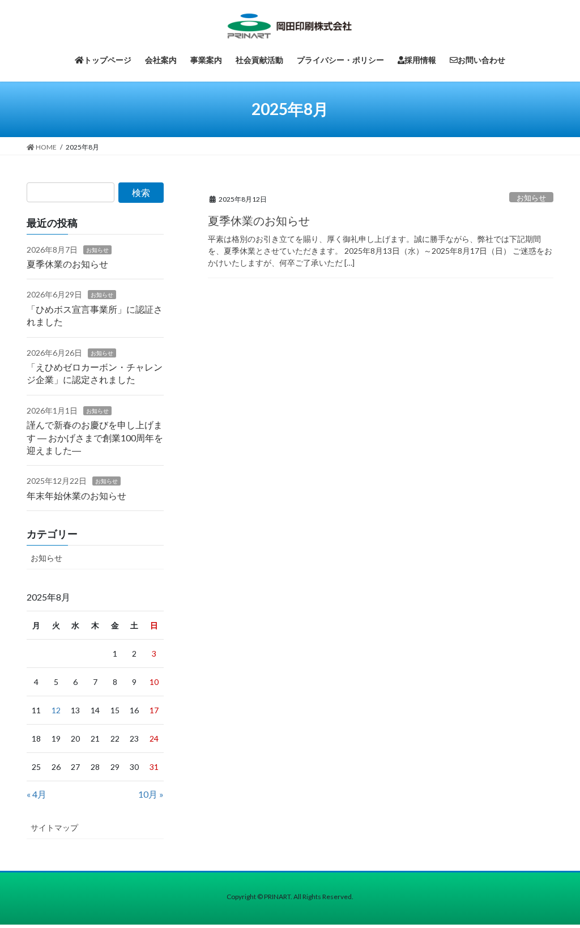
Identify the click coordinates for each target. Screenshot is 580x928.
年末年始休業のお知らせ (76, 495)
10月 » (151, 794)
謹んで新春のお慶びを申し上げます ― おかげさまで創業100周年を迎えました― (95, 437)
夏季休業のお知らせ (259, 220)
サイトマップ (54, 827)
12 (56, 710)
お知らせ (531, 197)
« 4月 (36, 794)
